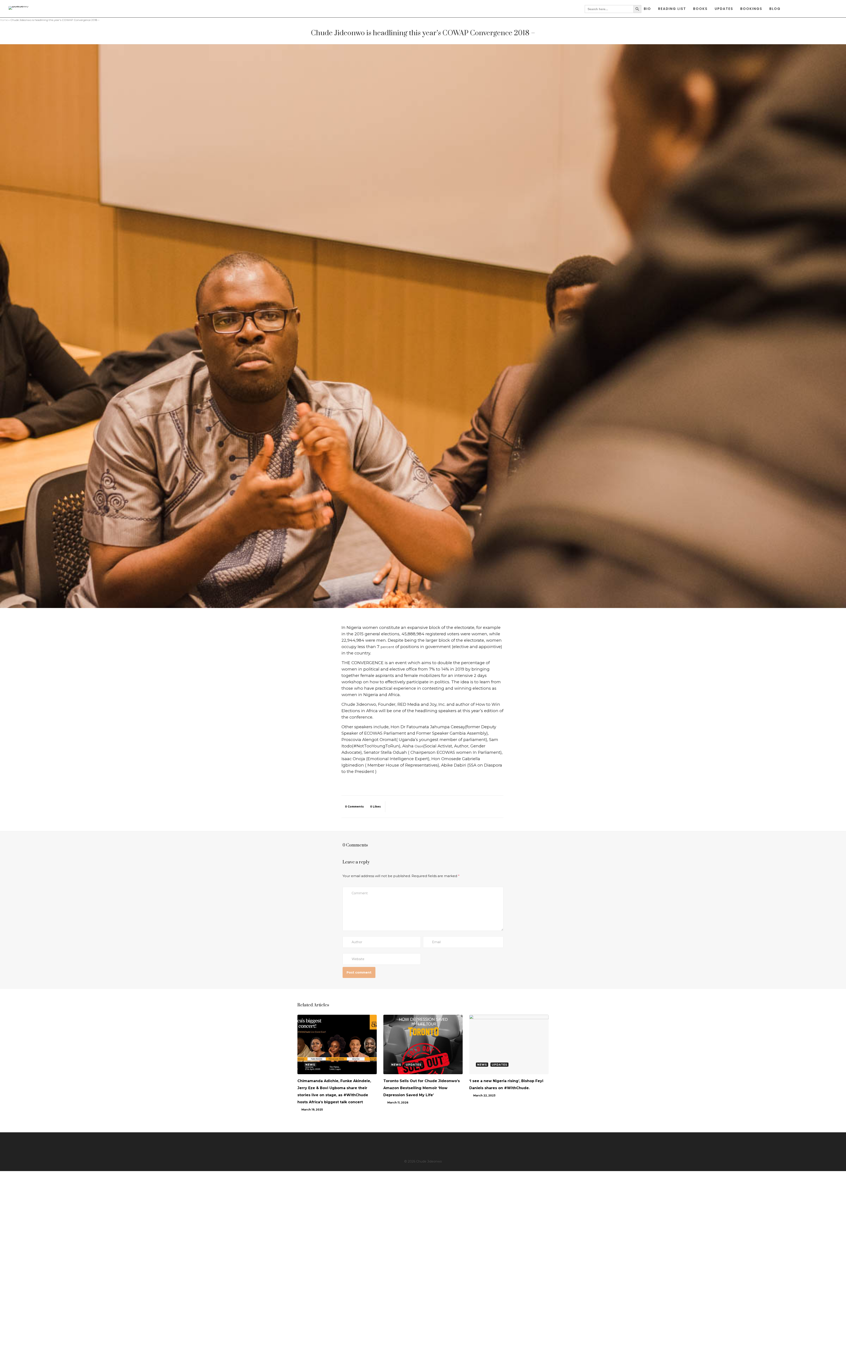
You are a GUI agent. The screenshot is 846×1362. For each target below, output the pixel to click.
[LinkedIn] (422, 1146)
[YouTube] (429, 1146)
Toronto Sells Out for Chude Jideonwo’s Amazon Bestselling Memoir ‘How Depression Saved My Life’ (421, 1088)
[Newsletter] (443, 1146)
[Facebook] (401, 1146)
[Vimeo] (436, 1146)
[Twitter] (408, 1146)
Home (4, 20)
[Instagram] (415, 1146)
